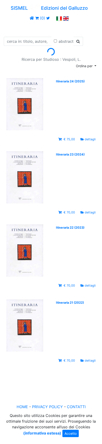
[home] (32, 18)
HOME (22, 406)
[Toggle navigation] (10, 28)
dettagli (90, 139)
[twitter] (48, 18)
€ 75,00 (69, 139)
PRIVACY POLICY (47, 406)
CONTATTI (76, 406)
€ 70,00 (69, 212)
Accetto (71, 433)
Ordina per (84, 66)
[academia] (53, 18)
